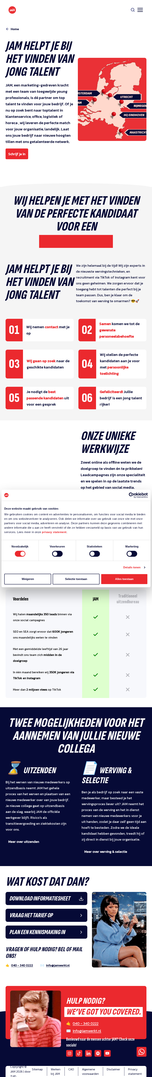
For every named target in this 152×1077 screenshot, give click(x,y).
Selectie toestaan (76, 579)
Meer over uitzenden (23, 841)
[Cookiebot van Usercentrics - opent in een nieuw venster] (131, 495)
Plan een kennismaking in (37, 932)
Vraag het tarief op (31, 915)
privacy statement (54, 532)
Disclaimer (113, 1069)
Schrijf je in (16, 153)
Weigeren (28, 579)
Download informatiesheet (39, 898)
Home (15, 29)
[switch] (57, 556)
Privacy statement (135, 1071)
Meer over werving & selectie (105, 851)
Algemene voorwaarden (90, 1071)
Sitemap (37, 1069)
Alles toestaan (124, 579)
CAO (71, 1069)
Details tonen (132, 567)
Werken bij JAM (55, 1071)
